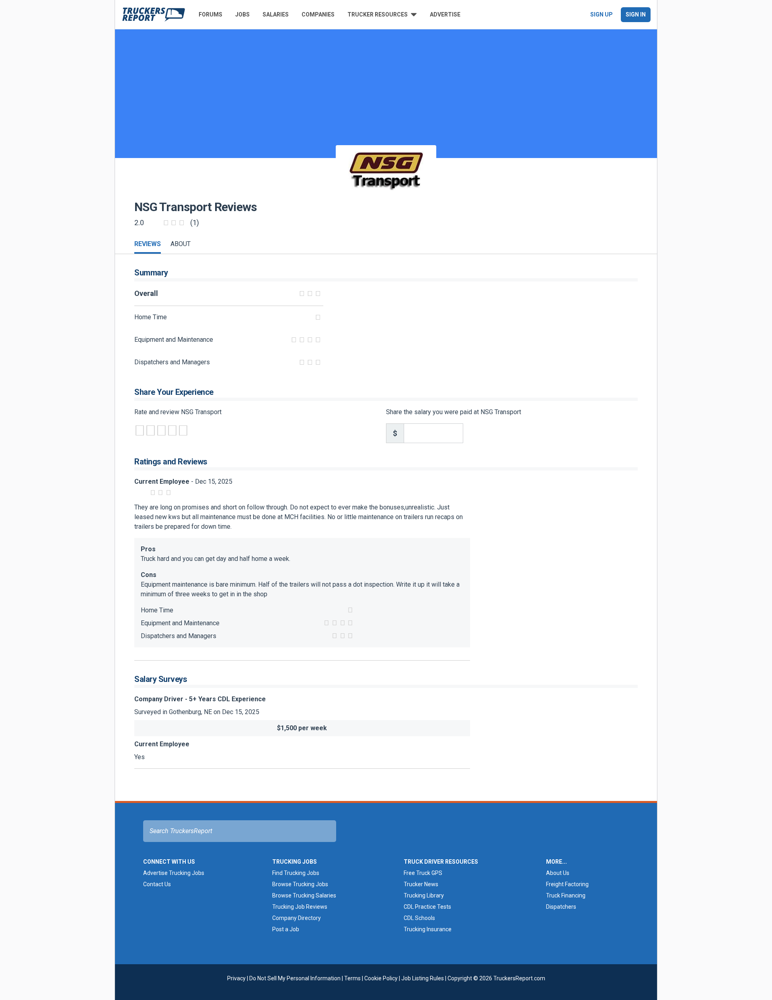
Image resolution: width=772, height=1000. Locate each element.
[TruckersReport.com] (153, 14)
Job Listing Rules (422, 978)
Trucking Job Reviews (299, 906)
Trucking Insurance (428, 929)
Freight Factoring (567, 884)
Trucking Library (424, 895)
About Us (557, 873)
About (180, 244)
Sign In (636, 14)
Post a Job (285, 929)
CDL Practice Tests (427, 906)
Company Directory (296, 918)
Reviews (147, 244)
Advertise (445, 14)
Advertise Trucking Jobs (173, 873)
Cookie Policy (381, 978)
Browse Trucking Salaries (304, 895)
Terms (352, 978)
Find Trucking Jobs (295, 873)
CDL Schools (419, 918)
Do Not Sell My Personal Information (295, 978)
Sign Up (601, 14)
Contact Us (157, 884)
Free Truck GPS (423, 873)
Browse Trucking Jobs (300, 884)
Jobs (242, 14)
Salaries (276, 14)
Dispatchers (561, 906)
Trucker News (421, 884)
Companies (318, 14)
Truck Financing (565, 895)
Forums (210, 14)
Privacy (236, 978)
